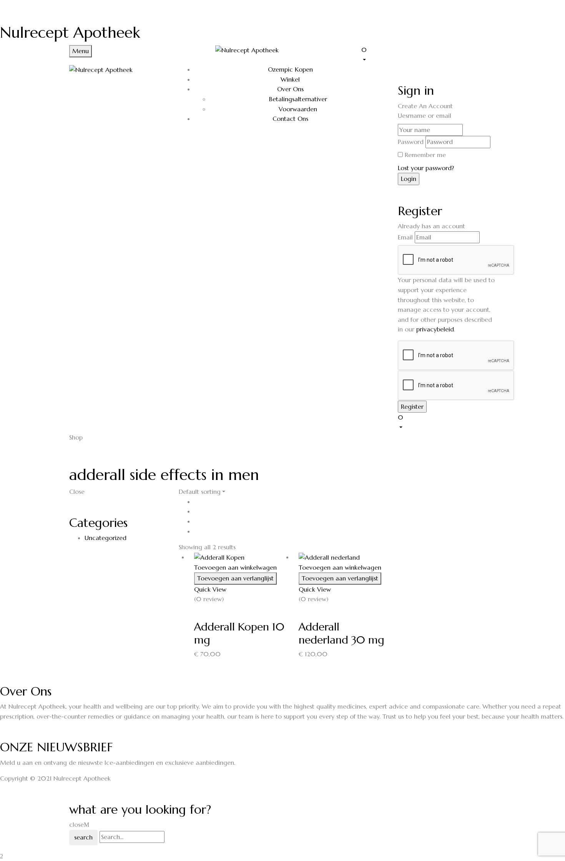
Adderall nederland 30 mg (341, 633)
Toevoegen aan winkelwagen (235, 567)
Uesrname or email (424, 115)
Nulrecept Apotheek (70, 32)
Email (405, 237)
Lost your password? (426, 168)
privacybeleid (435, 329)
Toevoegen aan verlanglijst (235, 578)
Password (411, 141)
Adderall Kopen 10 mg (239, 633)
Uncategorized (105, 538)
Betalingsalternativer (298, 99)
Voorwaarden (298, 109)
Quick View (210, 589)
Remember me (425, 155)
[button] (428, 54)
